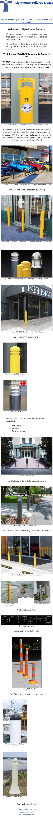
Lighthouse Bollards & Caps (34, 3)
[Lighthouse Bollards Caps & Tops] (7, 9)
